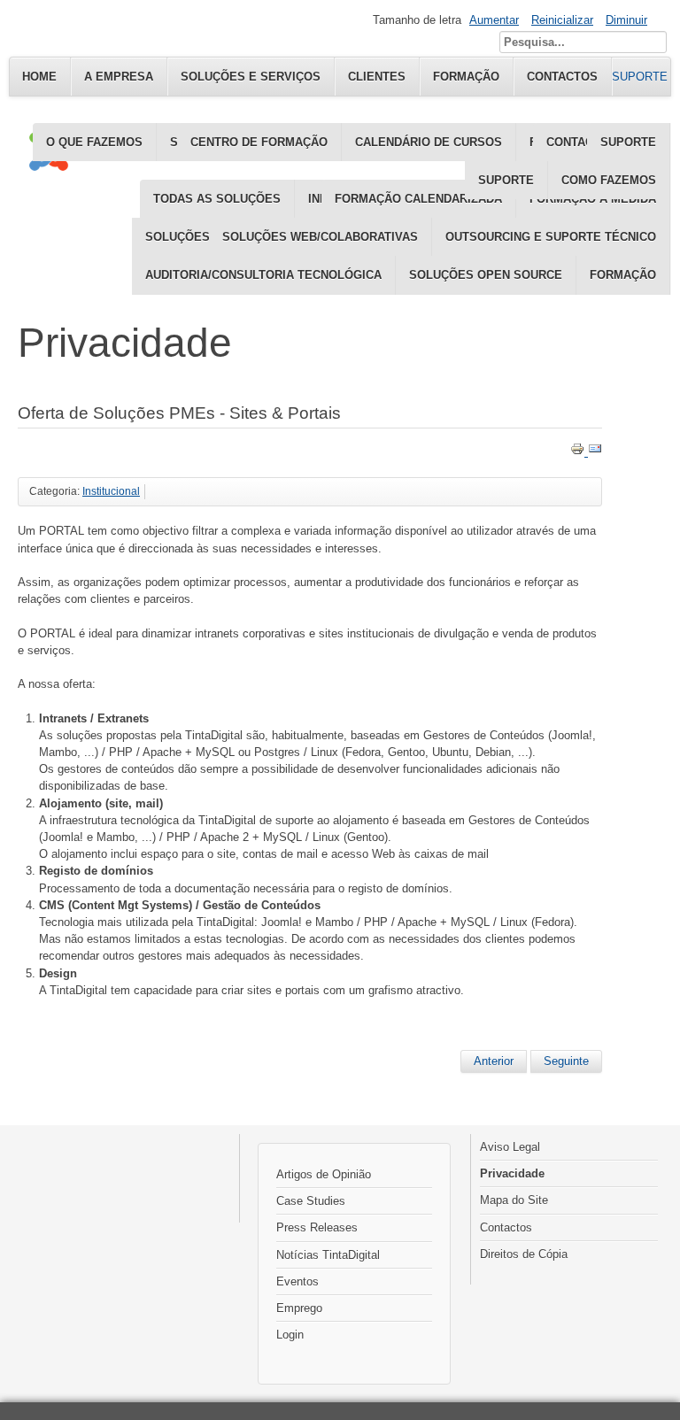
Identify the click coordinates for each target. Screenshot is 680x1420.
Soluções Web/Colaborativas (320, 236)
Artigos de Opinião (323, 1174)
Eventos (297, 1281)
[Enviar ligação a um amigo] (595, 452)
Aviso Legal (510, 1147)
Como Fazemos (608, 180)
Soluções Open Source (485, 275)
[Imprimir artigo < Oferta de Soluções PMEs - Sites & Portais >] (579, 452)
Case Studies (310, 1201)
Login (290, 1334)
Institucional (111, 491)
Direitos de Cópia (524, 1254)
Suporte (506, 180)
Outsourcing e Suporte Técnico (550, 236)
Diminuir (626, 20)
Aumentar (494, 20)
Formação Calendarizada (418, 198)
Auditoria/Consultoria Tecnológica (263, 275)
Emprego (299, 1308)
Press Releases (317, 1227)
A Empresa (118, 76)
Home (39, 76)
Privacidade (512, 1173)
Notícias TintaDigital (328, 1255)
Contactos (506, 1227)
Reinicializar (562, 20)
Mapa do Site (514, 1200)
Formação (623, 275)
